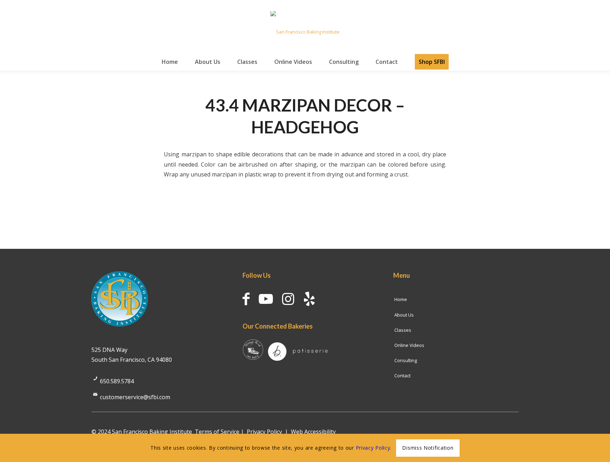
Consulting (405, 360)
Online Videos (409, 345)
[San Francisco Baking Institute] (305, 32)
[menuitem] (169, 62)
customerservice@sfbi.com (135, 397)
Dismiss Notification (427, 447)
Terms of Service (217, 432)
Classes (402, 330)
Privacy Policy (264, 432)
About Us (404, 315)
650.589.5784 (117, 381)
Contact (402, 375)
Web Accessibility (313, 432)
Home (400, 299)
